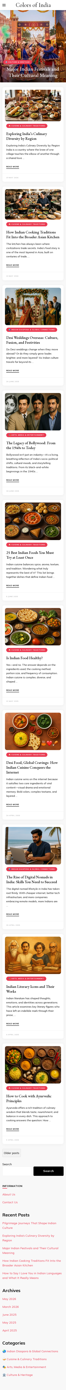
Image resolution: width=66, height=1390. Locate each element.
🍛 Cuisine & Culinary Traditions (27, 126)
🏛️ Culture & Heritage (17, 56)
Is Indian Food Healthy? (24, 657)
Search (7, 1164)
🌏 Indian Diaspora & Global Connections (32, 330)
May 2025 (9, 1322)
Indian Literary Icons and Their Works (30, 989)
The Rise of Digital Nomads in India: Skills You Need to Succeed (31, 879)
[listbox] (33, 46)
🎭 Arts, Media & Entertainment (26, 435)
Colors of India (33, 5)
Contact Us (10, 1202)
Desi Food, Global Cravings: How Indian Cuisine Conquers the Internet (32, 767)
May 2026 (9, 1299)
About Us (8, 1194)
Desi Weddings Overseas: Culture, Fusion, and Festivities (32, 340)
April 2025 (9, 1330)
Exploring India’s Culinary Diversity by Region (26, 136)
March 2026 (10, 1307)
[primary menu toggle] (4, 5)
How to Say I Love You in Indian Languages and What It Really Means (32, 68)
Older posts (11, 1153)
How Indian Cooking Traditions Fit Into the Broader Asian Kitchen (32, 234)
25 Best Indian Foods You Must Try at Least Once (30, 555)
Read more (12, 167)
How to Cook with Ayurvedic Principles (28, 1098)
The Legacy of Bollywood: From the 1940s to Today (30, 445)
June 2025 (9, 1314)
